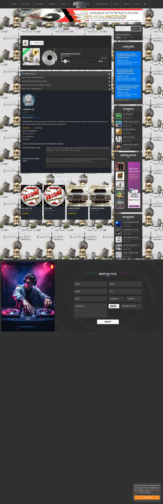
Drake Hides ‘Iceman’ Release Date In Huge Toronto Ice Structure (125, 72)
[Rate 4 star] (31, 134)
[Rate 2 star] (26, 134)
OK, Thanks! (147, 497)
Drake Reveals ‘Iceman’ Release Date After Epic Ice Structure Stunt (127, 56)
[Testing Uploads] (100, 195)
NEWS (137, 4)
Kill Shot (48, 208)
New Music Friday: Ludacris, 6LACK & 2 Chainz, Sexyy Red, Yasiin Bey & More (128, 88)
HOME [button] (14, 4)
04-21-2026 (126, 76)
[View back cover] (29, 100)
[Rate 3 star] (28, 134)
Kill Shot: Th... (27, 208)
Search (135, 29)
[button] (145, 4)
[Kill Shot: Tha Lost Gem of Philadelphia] (31, 195)
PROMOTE (126, 4)
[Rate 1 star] (24, 134)
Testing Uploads (97, 208)
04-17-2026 (125, 92)
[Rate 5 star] (33, 134)
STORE (116, 4)
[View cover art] (25, 43)
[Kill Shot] (54, 195)
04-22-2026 (126, 60)
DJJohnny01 (37, 118)
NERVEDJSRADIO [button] (102, 4)
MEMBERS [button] (52, 4)
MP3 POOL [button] (26, 4)
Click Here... (134, 100)
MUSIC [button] (63, 4)
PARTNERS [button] (39, 4)
